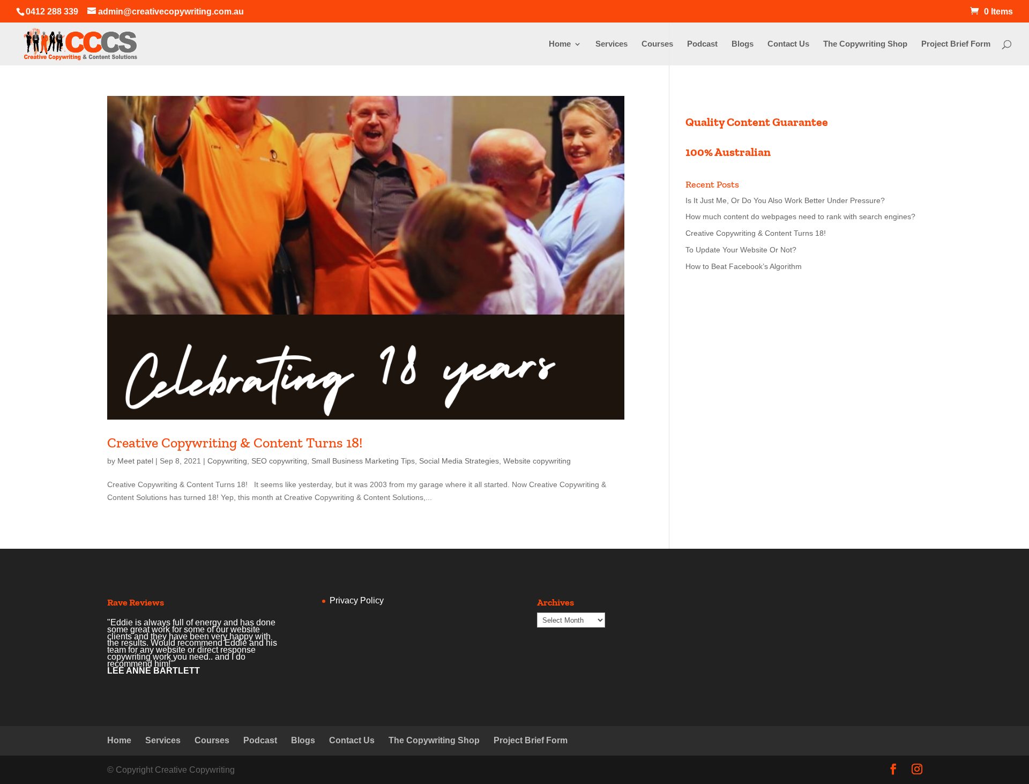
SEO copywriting (279, 461)
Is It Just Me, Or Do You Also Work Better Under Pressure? (785, 200)
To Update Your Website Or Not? (740, 249)
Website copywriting (537, 461)
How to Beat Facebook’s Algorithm (743, 266)
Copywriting (227, 461)
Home (560, 44)
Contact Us (788, 44)
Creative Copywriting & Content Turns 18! (234, 442)
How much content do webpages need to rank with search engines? (800, 216)
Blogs (743, 44)
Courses (657, 44)
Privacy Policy (357, 600)
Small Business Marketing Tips (363, 461)
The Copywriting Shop (865, 44)
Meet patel (135, 461)
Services (611, 44)
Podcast (702, 44)
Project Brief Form (955, 44)
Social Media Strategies (459, 461)
